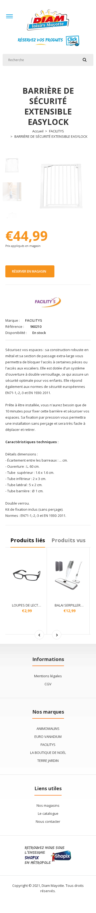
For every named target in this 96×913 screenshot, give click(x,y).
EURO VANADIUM (48, 736)
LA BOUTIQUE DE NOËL (48, 752)
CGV (48, 684)
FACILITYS (56, 131)
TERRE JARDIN (48, 760)
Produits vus (68, 540)
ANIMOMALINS (48, 728)
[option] (61, 185)
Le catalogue (48, 813)
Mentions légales (48, 676)
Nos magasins (48, 805)
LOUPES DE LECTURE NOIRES (34, 605)
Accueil (37, 131)
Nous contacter (48, 821)
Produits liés (27, 540)
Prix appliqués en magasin (23, 246)
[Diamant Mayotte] (48, 31)
